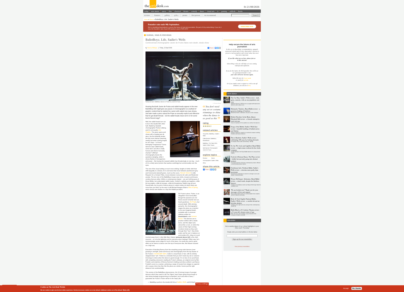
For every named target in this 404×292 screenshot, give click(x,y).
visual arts (211, 11)
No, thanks (356, 288)
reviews (147, 15)
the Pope (193, 202)
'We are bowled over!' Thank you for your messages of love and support (244, 191)
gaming (224, 11)
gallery (167, 15)
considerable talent (160, 254)
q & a (176, 15)
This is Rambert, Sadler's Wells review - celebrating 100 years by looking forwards (245, 139)
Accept (345, 288)
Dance (151, 19)
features (157, 15)
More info (126, 290)
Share (211, 48)
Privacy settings (202, 284)
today (146, 11)
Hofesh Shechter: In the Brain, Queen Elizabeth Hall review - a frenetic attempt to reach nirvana (245, 119)
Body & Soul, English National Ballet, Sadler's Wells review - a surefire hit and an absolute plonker (245, 201)
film (170, 11)
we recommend (210, 15)
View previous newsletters (242, 246)
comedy (194, 11)
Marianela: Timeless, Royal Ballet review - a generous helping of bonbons (245, 110)
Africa (204, 163)
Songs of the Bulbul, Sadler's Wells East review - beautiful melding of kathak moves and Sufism (245, 129)
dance (202, 11)
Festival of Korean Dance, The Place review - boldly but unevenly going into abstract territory (245, 159)
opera (164, 11)
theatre (186, 11)
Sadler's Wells (215, 160)
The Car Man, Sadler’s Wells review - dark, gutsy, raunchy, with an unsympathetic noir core (245, 100)
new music (155, 11)
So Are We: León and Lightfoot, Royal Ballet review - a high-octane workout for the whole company (245, 148)
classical (177, 11)
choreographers (207, 160)
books (240, 11)
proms (185, 15)
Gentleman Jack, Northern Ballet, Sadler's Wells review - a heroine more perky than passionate (244, 170)
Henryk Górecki (185, 173)
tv (218, 11)
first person (196, 15)
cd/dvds (232, 11)
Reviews (205, 158)
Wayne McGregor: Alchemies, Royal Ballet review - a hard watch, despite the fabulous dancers (245, 181)
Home (146, 19)
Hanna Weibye (152, 48)
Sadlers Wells (181, 282)
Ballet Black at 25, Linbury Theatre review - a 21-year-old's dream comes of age (245, 211)
